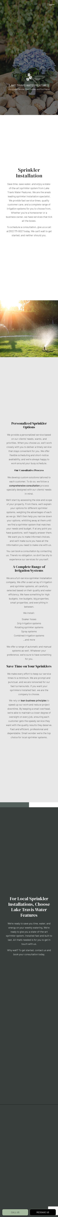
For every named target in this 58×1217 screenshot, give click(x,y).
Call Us (15, 1212)
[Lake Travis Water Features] (29, 77)
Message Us (42, 1212)
